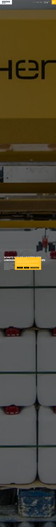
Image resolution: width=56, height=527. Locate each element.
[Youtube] (47, 2)
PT (46, 1)
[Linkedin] (44, 2)
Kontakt (37, 2)
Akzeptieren (20, 267)
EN (45, 1)
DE (49, 1)
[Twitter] (45, 2)
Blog (41, 2)
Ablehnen (26, 267)
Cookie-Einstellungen (34, 265)
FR (48, 1)
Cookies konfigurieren (35, 267)
